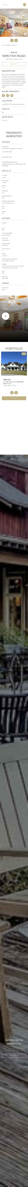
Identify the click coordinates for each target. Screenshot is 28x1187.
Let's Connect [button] (14, 1055)
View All (14, 398)
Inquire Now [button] (14, 64)
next (16, 40)
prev (12, 40)
